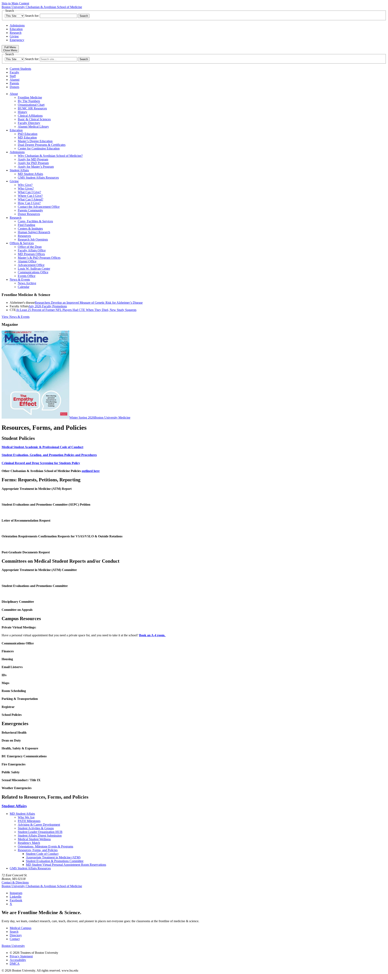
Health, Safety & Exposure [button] (20, 748)
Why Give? (25, 185)
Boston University (13, 945)
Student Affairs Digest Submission (40, 835)
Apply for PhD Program (33, 163)
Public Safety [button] (11, 772)
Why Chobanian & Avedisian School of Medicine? (50, 155)
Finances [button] (8, 651)
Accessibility (18, 960)
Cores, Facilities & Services (35, 221)
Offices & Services (22, 243)
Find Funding (26, 225)
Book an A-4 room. (152, 635)
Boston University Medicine (112, 417)
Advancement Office (31, 265)
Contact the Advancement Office (39, 206)
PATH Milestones (29, 821)
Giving (14, 36)
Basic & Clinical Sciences (34, 119)
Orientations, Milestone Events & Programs (45, 846)
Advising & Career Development (39, 824)
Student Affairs (19, 170)
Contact (15, 939)
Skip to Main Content (15, 3)
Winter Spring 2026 (81, 417)
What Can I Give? (29, 192)
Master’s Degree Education (35, 141)
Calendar (23, 287)
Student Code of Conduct (42, 853)
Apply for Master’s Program (36, 166)
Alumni (14, 79)
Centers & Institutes (30, 228)
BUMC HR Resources (32, 108)
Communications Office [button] (18, 643)
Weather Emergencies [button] (17, 788)
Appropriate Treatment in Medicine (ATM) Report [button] (37, 488)
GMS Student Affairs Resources (38, 177)
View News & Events (16, 316)
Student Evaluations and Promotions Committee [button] (35, 586)
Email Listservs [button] (12, 667)
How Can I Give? (29, 203)
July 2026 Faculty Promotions (48, 306)
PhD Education (27, 134)
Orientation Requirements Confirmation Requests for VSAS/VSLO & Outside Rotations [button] (62, 536)
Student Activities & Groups (36, 828)
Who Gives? (26, 188)
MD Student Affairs (30, 174)
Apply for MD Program (33, 159)
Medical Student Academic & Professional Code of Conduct (42, 447)
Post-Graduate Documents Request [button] (26, 552)
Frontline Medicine (30, 97)
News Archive (27, 283)
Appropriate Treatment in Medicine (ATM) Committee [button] (39, 570)
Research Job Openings (33, 239)
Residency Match (29, 843)
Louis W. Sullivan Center (34, 268)
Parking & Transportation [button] (20, 698)
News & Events (20, 279)
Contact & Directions (15, 882)
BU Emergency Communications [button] (24, 756)
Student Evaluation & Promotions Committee (54, 861)
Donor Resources (29, 214)
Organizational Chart (31, 104)
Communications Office (33, 272)
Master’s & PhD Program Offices (39, 257)
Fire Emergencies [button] (13, 764)
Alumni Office (27, 261)
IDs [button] (4, 675)
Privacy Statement (21, 956)
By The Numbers (29, 101)
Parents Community (30, 210)
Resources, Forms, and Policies (38, 850)
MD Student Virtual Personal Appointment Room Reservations (66, 864)
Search (14, 931)
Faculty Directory (29, 123)
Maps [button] (5, 683)
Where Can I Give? (30, 195)
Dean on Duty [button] (11, 740)
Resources (24, 236)
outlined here (91, 471)
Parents (14, 83)
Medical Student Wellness (34, 839)
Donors (14, 87)
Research (15, 32)
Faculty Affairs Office (32, 250)
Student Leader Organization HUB (40, 832)
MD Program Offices (31, 254)
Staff (13, 76)
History (22, 112)
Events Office (26, 276)
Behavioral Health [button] (14, 732)
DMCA (15, 963)
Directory (16, 935)
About (14, 93)
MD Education (27, 137)
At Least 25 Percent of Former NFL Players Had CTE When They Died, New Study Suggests (76, 310)
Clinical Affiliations (30, 115)
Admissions (17, 25)
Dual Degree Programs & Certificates (41, 144)
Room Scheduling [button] (14, 691)
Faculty (14, 72)
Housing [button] (7, 659)
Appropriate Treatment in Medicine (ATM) (53, 857)
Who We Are (26, 817)
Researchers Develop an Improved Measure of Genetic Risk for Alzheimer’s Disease (89, 302)
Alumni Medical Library (33, 126)
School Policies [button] (12, 714)
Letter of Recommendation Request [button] (26, 520)
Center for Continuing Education (39, 148)
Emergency (17, 40)
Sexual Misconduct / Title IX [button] (21, 780)
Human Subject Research (34, 232)
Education (16, 29)
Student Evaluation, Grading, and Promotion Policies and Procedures (49, 455)
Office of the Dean (30, 246)
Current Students (20, 68)
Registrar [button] (8, 707)
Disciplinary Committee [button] (18, 601)
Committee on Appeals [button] (17, 609)
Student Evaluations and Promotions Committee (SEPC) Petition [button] (46, 504)
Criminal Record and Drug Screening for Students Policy (41, 463)
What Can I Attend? (30, 199)
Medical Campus (20, 928)
